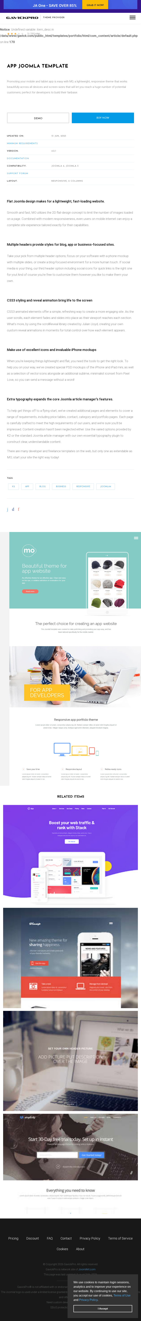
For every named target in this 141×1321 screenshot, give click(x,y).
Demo (38, 118)
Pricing (13, 1238)
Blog (42, 486)
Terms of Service (120, 1238)
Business (61, 486)
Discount (32, 1238)
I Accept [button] (103, 1308)
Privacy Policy (88, 1299)
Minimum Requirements (22, 143)
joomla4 (105, 486)
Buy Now (102, 118)
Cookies (62, 1249)
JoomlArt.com (87, 1269)
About (80, 1249)
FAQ (50, 1238)
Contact (66, 1238)
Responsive (83, 486)
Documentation (18, 158)
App (27, 486)
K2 (13, 486)
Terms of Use (122, 1295)
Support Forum (17, 173)
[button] (99, 1300)
